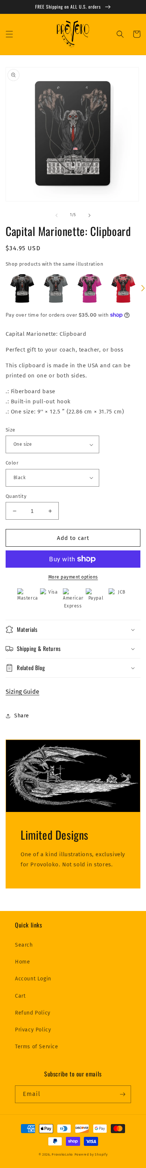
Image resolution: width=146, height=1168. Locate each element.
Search (24, 945)
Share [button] (21, 716)
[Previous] (3, 288)
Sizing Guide (22, 691)
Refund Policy (33, 1013)
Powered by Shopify (91, 1154)
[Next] (143, 288)
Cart (20, 996)
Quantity (16, 496)
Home (22, 962)
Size (10, 430)
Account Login (33, 979)
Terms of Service (36, 1046)
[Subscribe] (122, 1094)
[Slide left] (56, 215)
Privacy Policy (33, 1030)
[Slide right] (89, 215)
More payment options (73, 577)
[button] (9, 34)
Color (12, 463)
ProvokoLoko (62, 1154)
